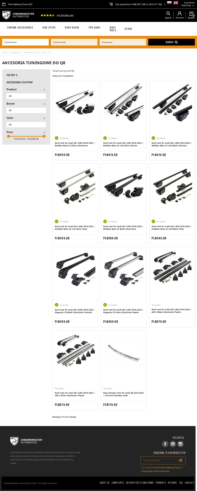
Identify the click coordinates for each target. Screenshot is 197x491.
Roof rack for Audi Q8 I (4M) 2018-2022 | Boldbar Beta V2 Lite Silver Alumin (123, 144)
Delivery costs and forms (140, 482)
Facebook (165, 444)
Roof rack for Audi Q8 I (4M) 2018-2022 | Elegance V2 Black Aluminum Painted (75, 311)
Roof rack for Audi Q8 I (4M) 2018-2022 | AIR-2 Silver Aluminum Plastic (75, 394)
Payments (161, 482)
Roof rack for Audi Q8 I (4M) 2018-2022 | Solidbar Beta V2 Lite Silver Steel (75, 227)
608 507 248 (139, 4)
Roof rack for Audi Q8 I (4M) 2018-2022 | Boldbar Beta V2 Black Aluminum (123, 227)
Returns (172, 482)
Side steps (49, 27)
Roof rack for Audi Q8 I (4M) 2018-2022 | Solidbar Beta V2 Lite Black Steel (172, 227)
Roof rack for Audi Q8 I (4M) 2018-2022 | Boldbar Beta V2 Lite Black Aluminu (172, 144)
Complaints (118, 482)
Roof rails (113, 29)
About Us (105, 482)
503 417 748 (155, 4)
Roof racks (72, 27)
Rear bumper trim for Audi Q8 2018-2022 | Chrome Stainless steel (123, 394)
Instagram (180, 444)
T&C (181, 482)
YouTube (172, 444)
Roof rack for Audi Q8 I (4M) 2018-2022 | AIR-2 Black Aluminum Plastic (172, 310)
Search (169, 42)
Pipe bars (94, 27)
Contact (189, 482)
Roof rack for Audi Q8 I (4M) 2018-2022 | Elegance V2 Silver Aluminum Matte (123, 311)
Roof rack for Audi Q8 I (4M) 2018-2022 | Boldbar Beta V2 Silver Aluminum (75, 144)
